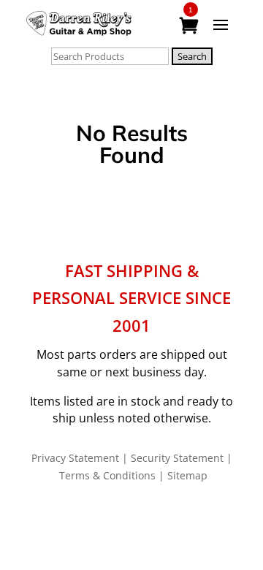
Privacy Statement (75, 458)
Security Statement (177, 458)
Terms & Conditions (107, 475)
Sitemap (187, 475)
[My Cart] (190, 26)
